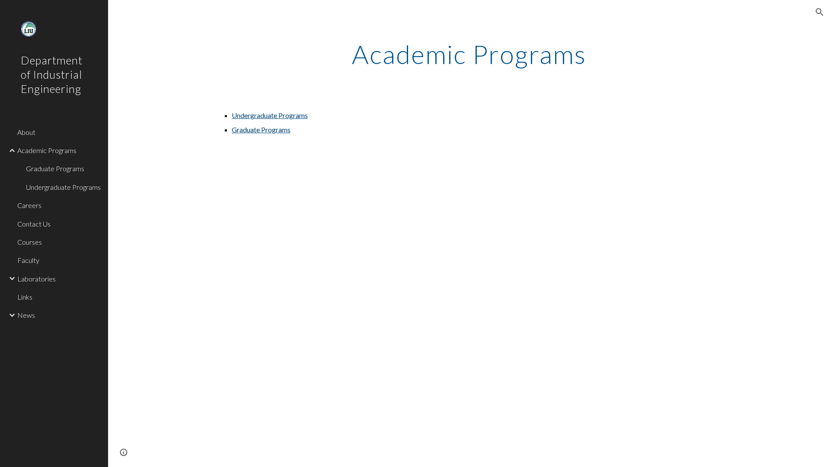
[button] (819, 12)
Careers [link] (29, 205)
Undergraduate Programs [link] (63, 187)
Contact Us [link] (34, 224)
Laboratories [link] (36, 279)
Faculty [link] (28, 260)
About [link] (26, 132)
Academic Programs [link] (47, 150)
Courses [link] (29, 242)
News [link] (26, 315)
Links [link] (24, 297)
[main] (469, 54)
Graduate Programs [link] (55, 168)
